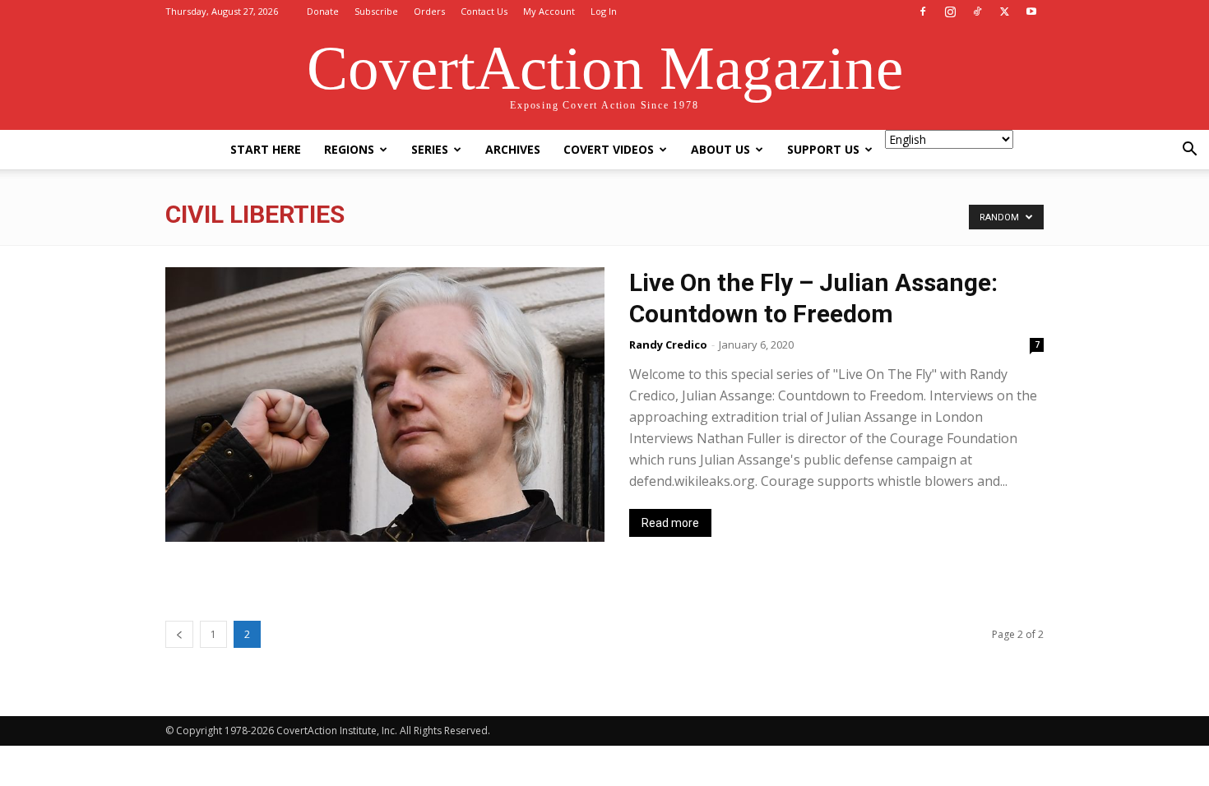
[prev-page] (179, 634)
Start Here (265, 149)
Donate (323, 11)
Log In (604, 11)
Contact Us (484, 11)
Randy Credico (668, 344)
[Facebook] (922, 11)
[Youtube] (1031, 11)
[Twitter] (1004, 11)
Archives (512, 149)
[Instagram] (950, 11)
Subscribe (376, 11)
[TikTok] (977, 11)
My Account (549, 11)
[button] (1189, 151)
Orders (429, 11)
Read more (670, 522)
